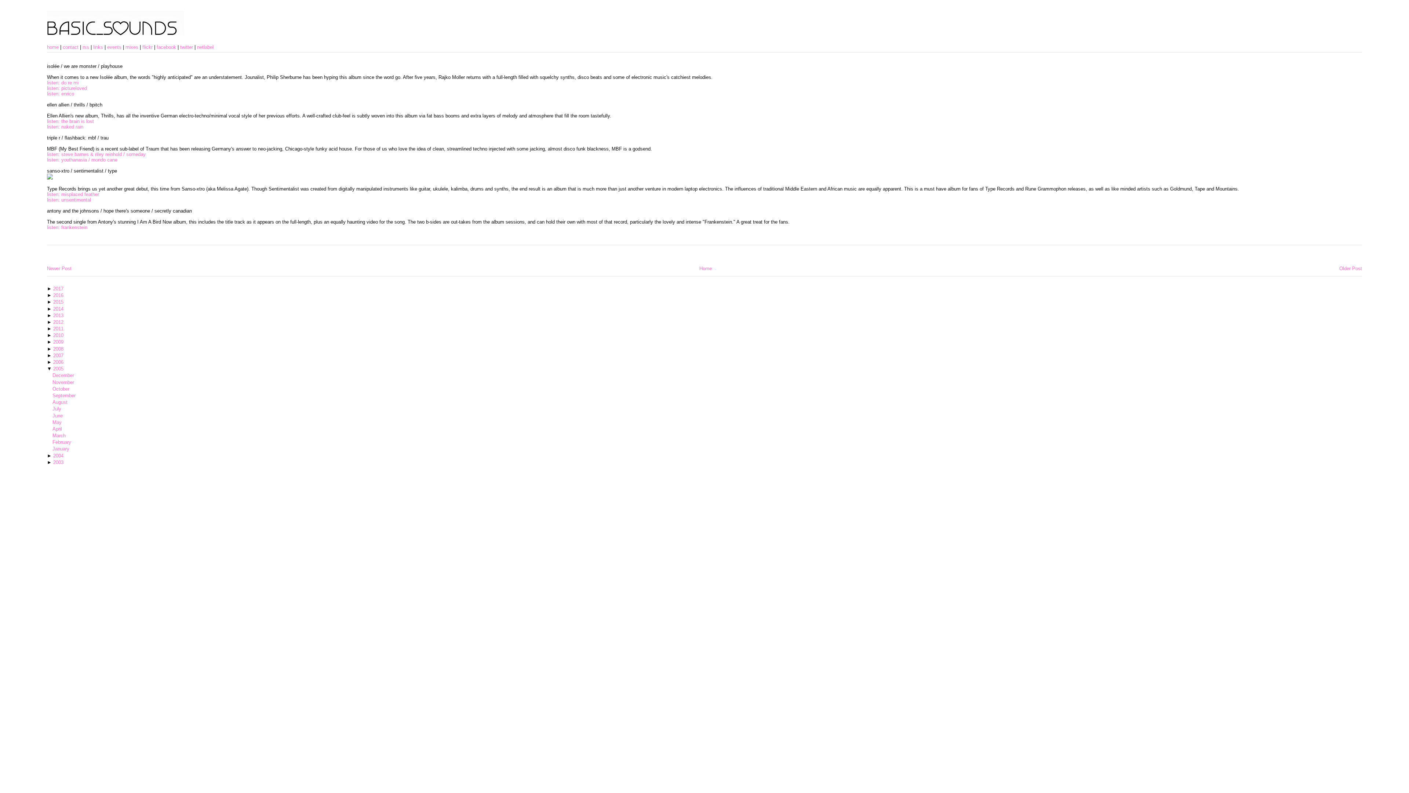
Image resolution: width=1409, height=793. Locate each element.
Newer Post (59, 268)
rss (86, 47)
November (63, 382)
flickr (147, 47)
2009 (58, 342)
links (98, 47)
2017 (58, 289)
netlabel (205, 47)
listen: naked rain (65, 127)
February (61, 442)
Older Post (1350, 268)
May (57, 422)
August (60, 402)
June (57, 416)
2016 (58, 295)
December (63, 375)
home (53, 47)
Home (705, 268)
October (60, 389)
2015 (58, 302)
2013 (58, 315)
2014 (58, 309)
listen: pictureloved (67, 88)
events (114, 47)
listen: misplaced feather (73, 194)
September (64, 395)
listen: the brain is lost (70, 121)
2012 (58, 322)
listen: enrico (60, 94)
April (57, 429)
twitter (186, 47)
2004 (58, 456)
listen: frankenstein (67, 227)
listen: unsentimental (69, 200)
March (59, 435)
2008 (58, 349)
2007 (58, 355)
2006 (58, 362)
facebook (166, 47)
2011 (58, 329)
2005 (58, 369)
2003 (58, 462)
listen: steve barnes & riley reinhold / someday (96, 154)
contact (71, 47)
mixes (131, 47)
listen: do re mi (63, 83)
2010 (58, 335)
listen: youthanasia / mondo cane (82, 160)
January (60, 449)
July (56, 409)
